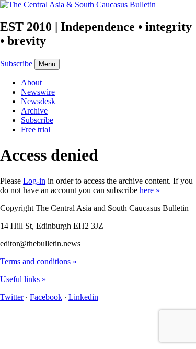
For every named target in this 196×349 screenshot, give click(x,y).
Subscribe (16, 63)
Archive (34, 110)
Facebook (46, 296)
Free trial (35, 129)
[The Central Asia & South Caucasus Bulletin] (80, 4)
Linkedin (83, 296)
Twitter (12, 296)
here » (150, 190)
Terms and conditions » (38, 261)
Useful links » (23, 279)
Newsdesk (38, 101)
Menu (47, 64)
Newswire (38, 91)
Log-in (34, 180)
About (31, 82)
